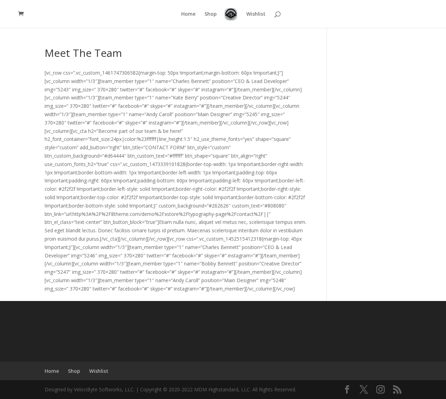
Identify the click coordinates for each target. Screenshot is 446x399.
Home (188, 14)
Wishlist (256, 14)
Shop (211, 14)
